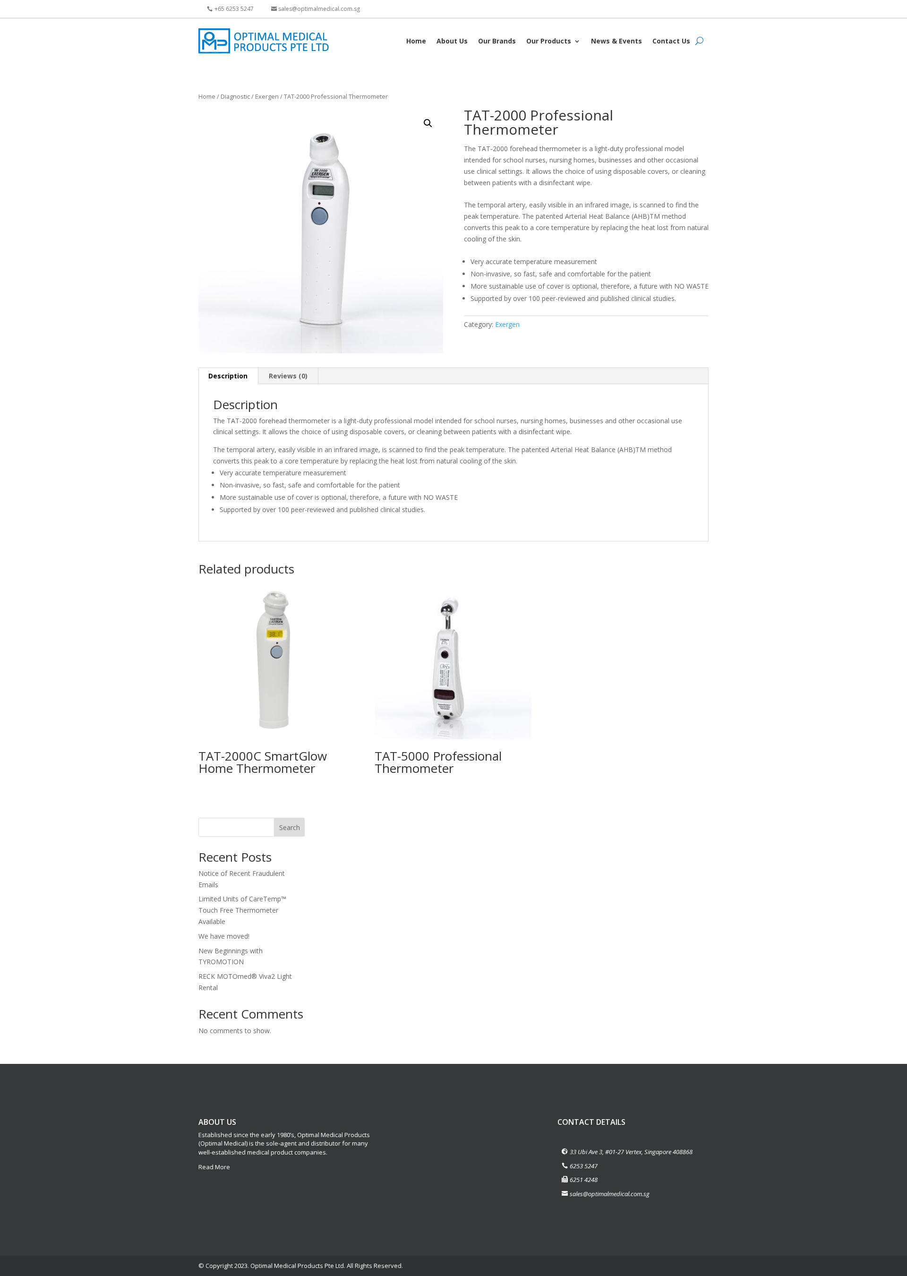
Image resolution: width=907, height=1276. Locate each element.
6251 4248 (584, 1179)
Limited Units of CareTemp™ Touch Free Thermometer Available (242, 910)
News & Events (616, 40)
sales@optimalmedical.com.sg (319, 9)
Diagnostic (235, 96)
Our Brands (497, 40)
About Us (452, 40)
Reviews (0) (288, 375)
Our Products (548, 40)
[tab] (228, 376)
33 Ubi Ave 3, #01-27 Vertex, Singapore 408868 (631, 1152)
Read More (214, 1167)
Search (289, 827)
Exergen (267, 96)
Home (416, 40)
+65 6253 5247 (234, 9)
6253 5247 (584, 1166)
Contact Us (671, 40)
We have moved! (223, 936)
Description (228, 375)
